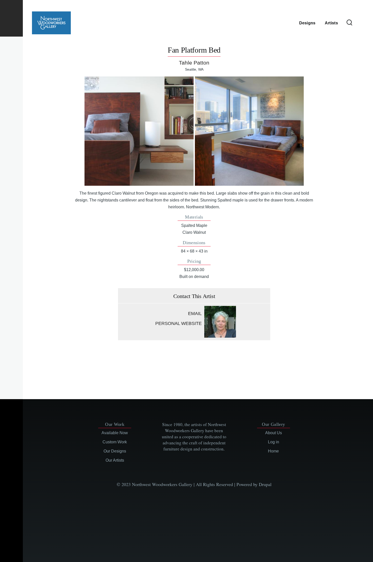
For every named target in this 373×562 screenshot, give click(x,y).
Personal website (178, 323)
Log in (273, 442)
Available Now (114, 433)
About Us (273, 433)
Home (273, 451)
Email (195, 313)
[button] (138, 130)
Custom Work (115, 442)
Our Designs (115, 451)
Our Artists (115, 460)
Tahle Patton (194, 63)
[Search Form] (349, 23)
